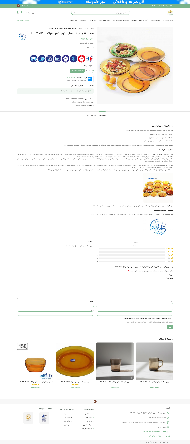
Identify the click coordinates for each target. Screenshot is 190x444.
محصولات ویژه (67, 425)
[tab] (102, 114)
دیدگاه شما (169, 278)
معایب (92, 301)
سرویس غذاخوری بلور (83, 102)
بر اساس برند (68, 421)
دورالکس (80, 28)
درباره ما (89, 421)
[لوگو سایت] (170, 13)
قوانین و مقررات (87, 428)
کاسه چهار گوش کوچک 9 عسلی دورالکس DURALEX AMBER (35, 382)
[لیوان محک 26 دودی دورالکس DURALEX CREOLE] (154, 361)
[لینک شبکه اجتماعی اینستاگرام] (18, 5)
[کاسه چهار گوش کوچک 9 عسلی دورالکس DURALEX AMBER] (35, 361)
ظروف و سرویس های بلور (162, 206)
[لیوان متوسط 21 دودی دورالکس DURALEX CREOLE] (115, 361)
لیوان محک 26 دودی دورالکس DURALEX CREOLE (154, 382)
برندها (87, 28)
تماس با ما (89, 417)
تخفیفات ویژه (68, 417)
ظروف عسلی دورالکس (81, 105)
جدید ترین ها (68, 414)
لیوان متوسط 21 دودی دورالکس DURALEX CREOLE (115, 382)
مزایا (172, 301)
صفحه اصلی (88, 414)
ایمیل (92, 310)
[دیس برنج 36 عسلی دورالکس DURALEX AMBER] (75, 361)
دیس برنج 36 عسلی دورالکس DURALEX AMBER (75, 382)
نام (172, 310)
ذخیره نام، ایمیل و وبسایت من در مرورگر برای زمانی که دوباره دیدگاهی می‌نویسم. (147, 318)
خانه (92, 28)
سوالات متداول (87, 425)
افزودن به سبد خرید (77, 71)
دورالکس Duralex (158, 154)
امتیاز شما (170, 275)
